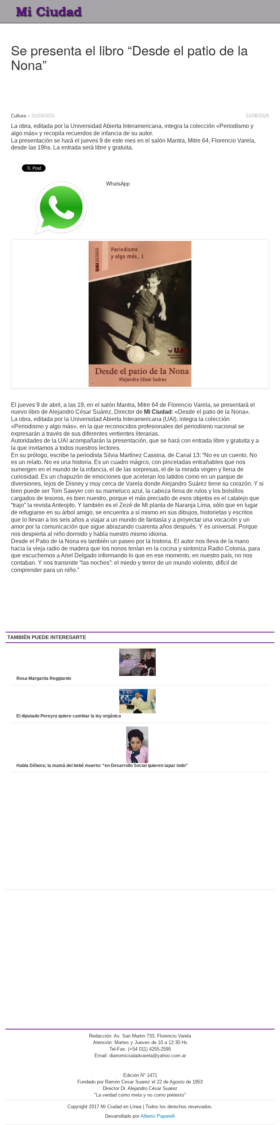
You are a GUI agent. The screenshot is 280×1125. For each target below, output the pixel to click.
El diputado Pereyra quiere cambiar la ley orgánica (68, 716)
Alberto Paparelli (157, 1116)
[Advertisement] (116, 89)
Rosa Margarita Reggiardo (43, 678)
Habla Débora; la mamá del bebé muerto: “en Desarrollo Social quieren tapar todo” (102, 765)
